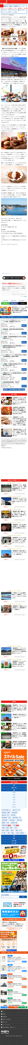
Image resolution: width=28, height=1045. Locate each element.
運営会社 (4, 1013)
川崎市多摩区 (4, 820)
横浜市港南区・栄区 (17, 817)
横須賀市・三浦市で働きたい (9, 317)
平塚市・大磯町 (11, 833)
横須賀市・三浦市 (5, 822)
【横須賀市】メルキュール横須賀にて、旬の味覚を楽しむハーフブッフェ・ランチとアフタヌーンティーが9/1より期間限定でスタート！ (19, 726)
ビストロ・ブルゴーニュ (5, 443)
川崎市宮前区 (12, 820)
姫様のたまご (22, 443)
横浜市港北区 (14, 812)
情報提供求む (4, 1016)
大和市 (16, 825)
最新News (11, 8)
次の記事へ (22, 300)
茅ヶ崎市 (4, 833)
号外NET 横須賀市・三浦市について (9, 1027)
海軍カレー (3, 445)
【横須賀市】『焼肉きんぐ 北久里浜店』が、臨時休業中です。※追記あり (19, 608)
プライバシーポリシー (6, 1024)
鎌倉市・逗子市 (19, 830)
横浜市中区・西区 (16, 809)
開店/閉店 (20, 8)
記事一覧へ (14, 300)
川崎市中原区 (19, 820)
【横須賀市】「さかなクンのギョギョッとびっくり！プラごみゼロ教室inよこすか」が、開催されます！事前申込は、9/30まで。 (19, 708)
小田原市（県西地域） (20, 833)
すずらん (10, 447)
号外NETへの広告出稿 (6, 1019)
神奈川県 (12, 14)
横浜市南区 (13, 815)
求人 (15, 8)
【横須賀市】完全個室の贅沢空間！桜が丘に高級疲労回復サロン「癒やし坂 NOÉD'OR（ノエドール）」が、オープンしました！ (19, 744)
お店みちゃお (4, 447)
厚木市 (16, 827)
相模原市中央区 (14, 822)
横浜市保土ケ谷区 (5, 815)
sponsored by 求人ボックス (21, 317)
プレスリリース (6, 273)
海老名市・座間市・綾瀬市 (7, 827)
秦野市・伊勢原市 (5, 830)
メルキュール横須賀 (15, 443)
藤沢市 (12, 830)
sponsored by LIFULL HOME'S (21, 952)
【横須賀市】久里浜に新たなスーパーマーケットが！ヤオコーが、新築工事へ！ (19, 552)
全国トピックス (4, 8)
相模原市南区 (6, 825)
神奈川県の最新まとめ (6, 809)
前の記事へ (6, 300)
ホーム (3, 1011)
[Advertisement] (14, 464)
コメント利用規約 (23, 296)
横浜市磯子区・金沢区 (6, 817)
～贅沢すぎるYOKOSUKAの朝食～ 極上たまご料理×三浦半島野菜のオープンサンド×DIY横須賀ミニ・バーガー (13, 441)
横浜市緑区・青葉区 (6, 812)
